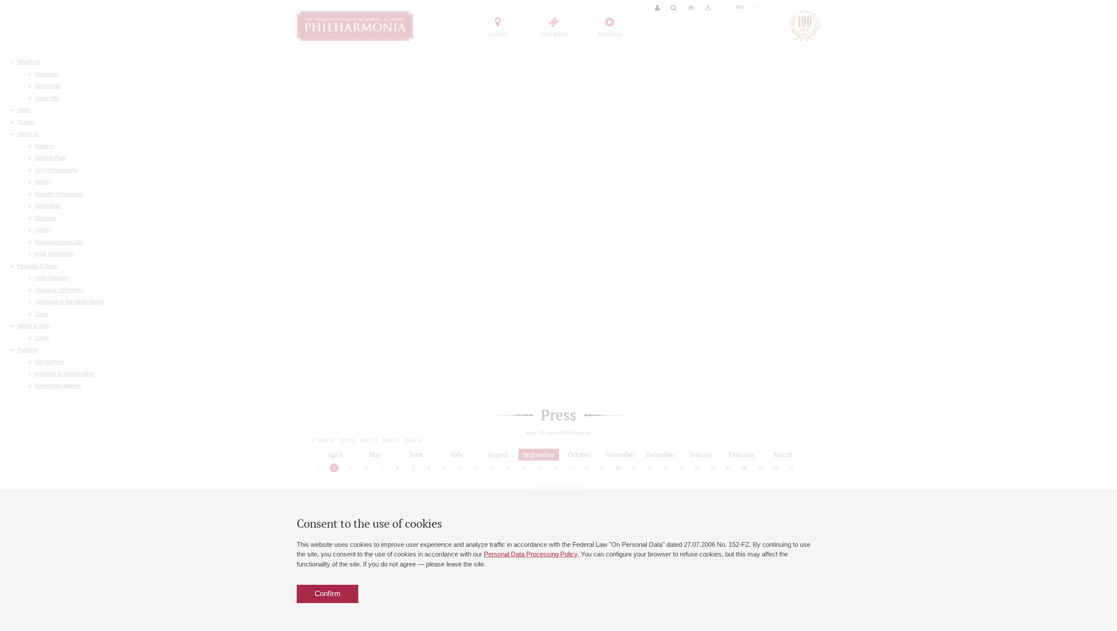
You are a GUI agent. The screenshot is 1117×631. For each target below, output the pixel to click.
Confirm (327, 594)
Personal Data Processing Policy (530, 554)
